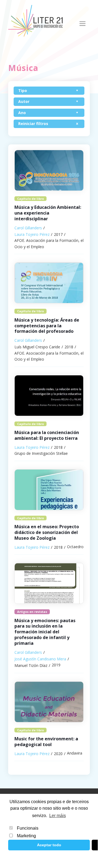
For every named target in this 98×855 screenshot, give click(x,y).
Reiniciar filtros (33, 123)
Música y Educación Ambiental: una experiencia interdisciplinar (47, 213)
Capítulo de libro (30, 199)
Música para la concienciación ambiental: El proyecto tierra (46, 435)
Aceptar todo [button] (49, 845)
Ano (22, 112)
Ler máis (57, 815)
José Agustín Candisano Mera (40, 658)
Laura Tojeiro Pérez (32, 234)
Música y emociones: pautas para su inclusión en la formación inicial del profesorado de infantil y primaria (44, 632)
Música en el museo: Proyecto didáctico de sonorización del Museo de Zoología (46, 532)
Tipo (22, 90)
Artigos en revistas (32, 612)
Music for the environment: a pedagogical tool (46, 741)
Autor (23, 101)
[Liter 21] (35, 20)
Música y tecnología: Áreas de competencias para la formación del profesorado (46, 325)
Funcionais (27, 828)
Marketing (26, 835)
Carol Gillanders (28, 227)
